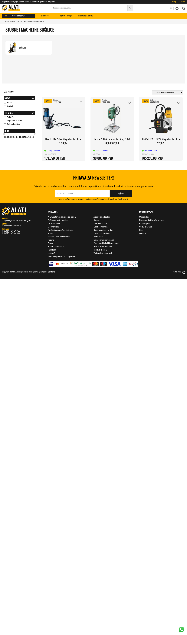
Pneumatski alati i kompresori (106, 243)
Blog (174, 2)
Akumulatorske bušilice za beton (62, 217)
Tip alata (9, 113)
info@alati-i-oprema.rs (11, 226)
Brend (7, 98)
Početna (8, 21)
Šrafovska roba (100, 250)
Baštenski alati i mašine (58, 220)
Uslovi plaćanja (145, 227)
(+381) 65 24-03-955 (11, 233)
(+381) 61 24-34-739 (11, 231)
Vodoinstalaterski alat (103, 253)
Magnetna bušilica (14, 121)
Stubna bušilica (13, 124)
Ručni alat (52, 250)
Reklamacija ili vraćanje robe (151, 220)
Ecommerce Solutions (47, 272)
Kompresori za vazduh (103, 230)
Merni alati (98, 237)
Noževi (51, 240)
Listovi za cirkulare (102, 233)
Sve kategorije (18, 16)
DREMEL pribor (100, 224)
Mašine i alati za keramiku (59, 237)
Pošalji (121, 193)
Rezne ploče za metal (103, 247)
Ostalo (50, 243)
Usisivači (51, 253)
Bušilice (22, 47)
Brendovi (45, 16)
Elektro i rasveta (100, 227)
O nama (182, 2)
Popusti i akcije (65, 16)
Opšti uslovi (123, 199)
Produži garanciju (85, 16)
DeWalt (10, 106)
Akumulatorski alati (102, 217)
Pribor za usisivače (56, 247)
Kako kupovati (145, 224)
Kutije (50, 233)
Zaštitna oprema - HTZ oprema (61, 257)
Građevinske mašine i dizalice (61, 230)
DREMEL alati (54, 224)
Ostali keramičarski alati (104, 240)
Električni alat (17, 21)
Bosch (9, 103)
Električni (10, 117)
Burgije (97, 220)
